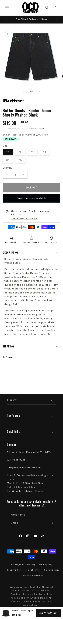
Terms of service (32, 570)
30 (22, 152)
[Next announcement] (56, 19)
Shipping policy (51, 570)
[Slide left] (24, 91)
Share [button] (9, 357)
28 (9, 152)
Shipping (22, 129)
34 (46, 152)
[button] (7, 7)
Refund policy (45, 564)
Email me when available (31, 198)
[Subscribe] (52, 523)
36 (9, 160)
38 (22, 160)
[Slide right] (39, 91)
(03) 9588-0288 (16, 459)
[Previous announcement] (6, 19)
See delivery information (24, 218)
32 (34, 152)
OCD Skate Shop (27, 564)
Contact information (33, 575)
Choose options (48, 613)
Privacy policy (14, 570)
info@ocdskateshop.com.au (24, 467)
